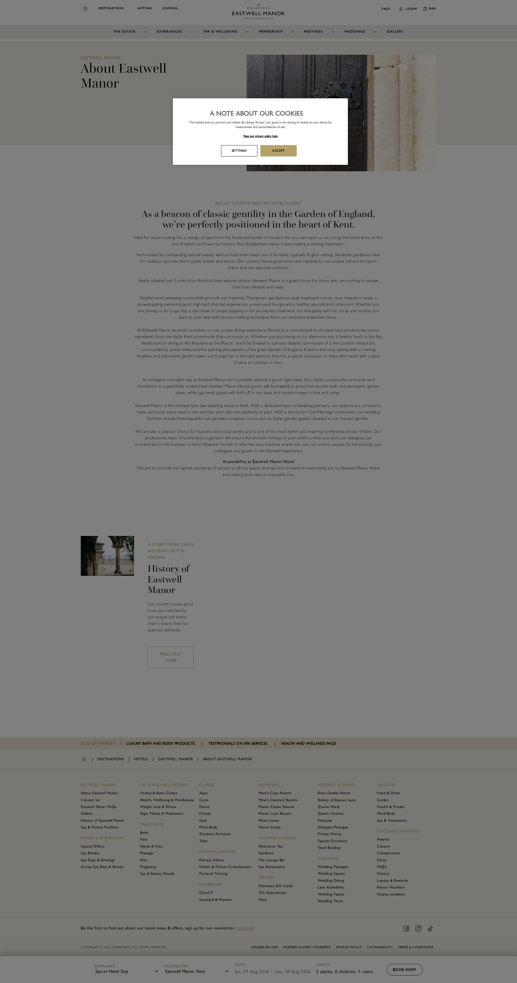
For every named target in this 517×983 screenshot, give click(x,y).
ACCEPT (278, 150)
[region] (260, 131)
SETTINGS (239, 150)
